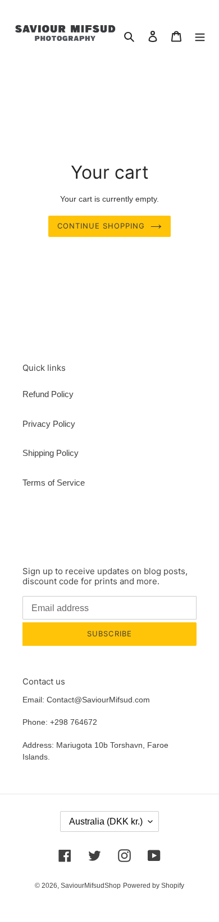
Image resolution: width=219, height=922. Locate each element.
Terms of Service (53, 482)
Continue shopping (101, 225)
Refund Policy (48, 394)
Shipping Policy (50, 453)
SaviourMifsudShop (91, 886)
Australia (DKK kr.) (106, 821)
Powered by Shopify (153, 886)
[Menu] (200, 36)
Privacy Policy (48, 424)
